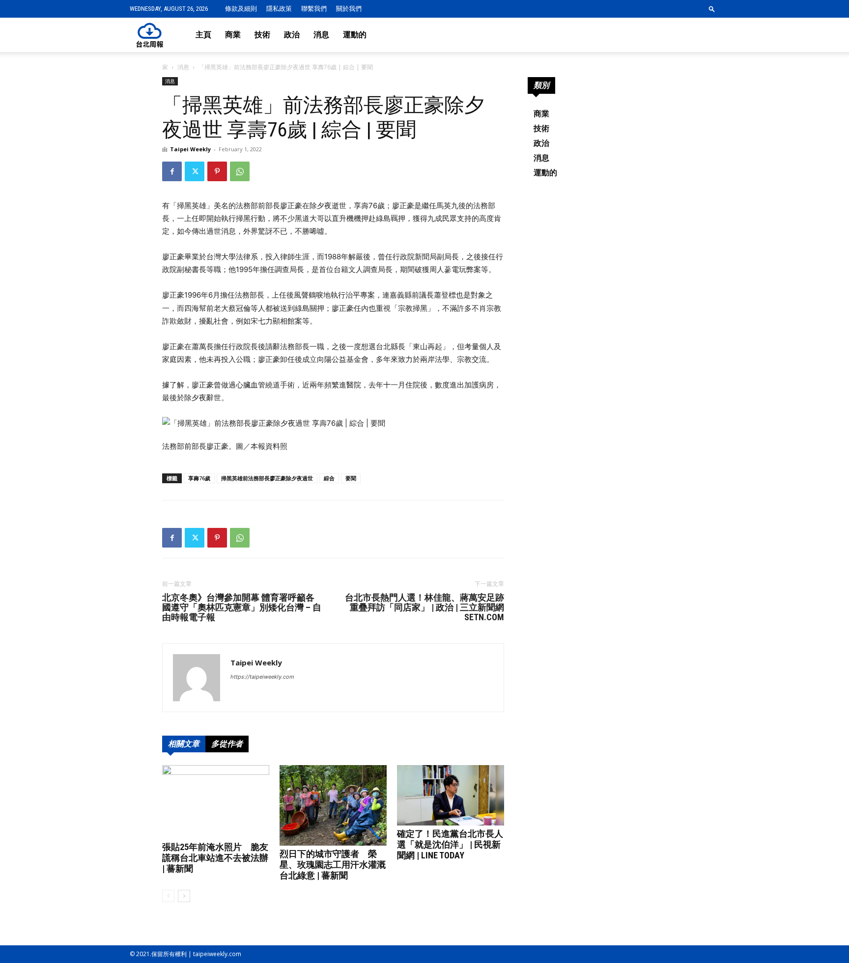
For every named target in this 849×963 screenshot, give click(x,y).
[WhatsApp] (240, 171)
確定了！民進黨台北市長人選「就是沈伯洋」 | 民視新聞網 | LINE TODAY (450, 844)
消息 (321, 34)
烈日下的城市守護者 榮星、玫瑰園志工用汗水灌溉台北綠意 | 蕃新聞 (333, 864)
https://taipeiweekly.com (262, 676)
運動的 (355, 34)
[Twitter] (194, 171)
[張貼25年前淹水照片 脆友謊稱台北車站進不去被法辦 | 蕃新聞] (215, 802)
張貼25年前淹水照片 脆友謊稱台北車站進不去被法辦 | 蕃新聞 (215, 858)
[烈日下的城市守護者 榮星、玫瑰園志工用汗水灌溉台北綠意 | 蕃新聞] (333, 805)
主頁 (203, 34)
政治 (292, 34)
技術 (262, 34)
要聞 (350, 478)
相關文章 (183, 743)
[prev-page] (168, 896)
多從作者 (227, 743)
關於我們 (349, 8)
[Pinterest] (217, 171)
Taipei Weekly (190, 149)
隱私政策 (279, 8)
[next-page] (184, 896)
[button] (712, 8)
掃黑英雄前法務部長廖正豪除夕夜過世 (267, 478)
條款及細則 (241, 8)
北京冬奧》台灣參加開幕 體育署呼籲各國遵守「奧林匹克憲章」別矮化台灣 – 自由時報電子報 (241, 607)
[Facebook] (172, 171)
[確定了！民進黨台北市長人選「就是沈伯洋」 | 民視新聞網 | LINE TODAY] (450, 795)
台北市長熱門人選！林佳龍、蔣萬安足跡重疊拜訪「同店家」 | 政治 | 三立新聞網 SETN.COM (424, 607)
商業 (233, 34)
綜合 (329, 478)
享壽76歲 (199, 478)
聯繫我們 (314, 8)
